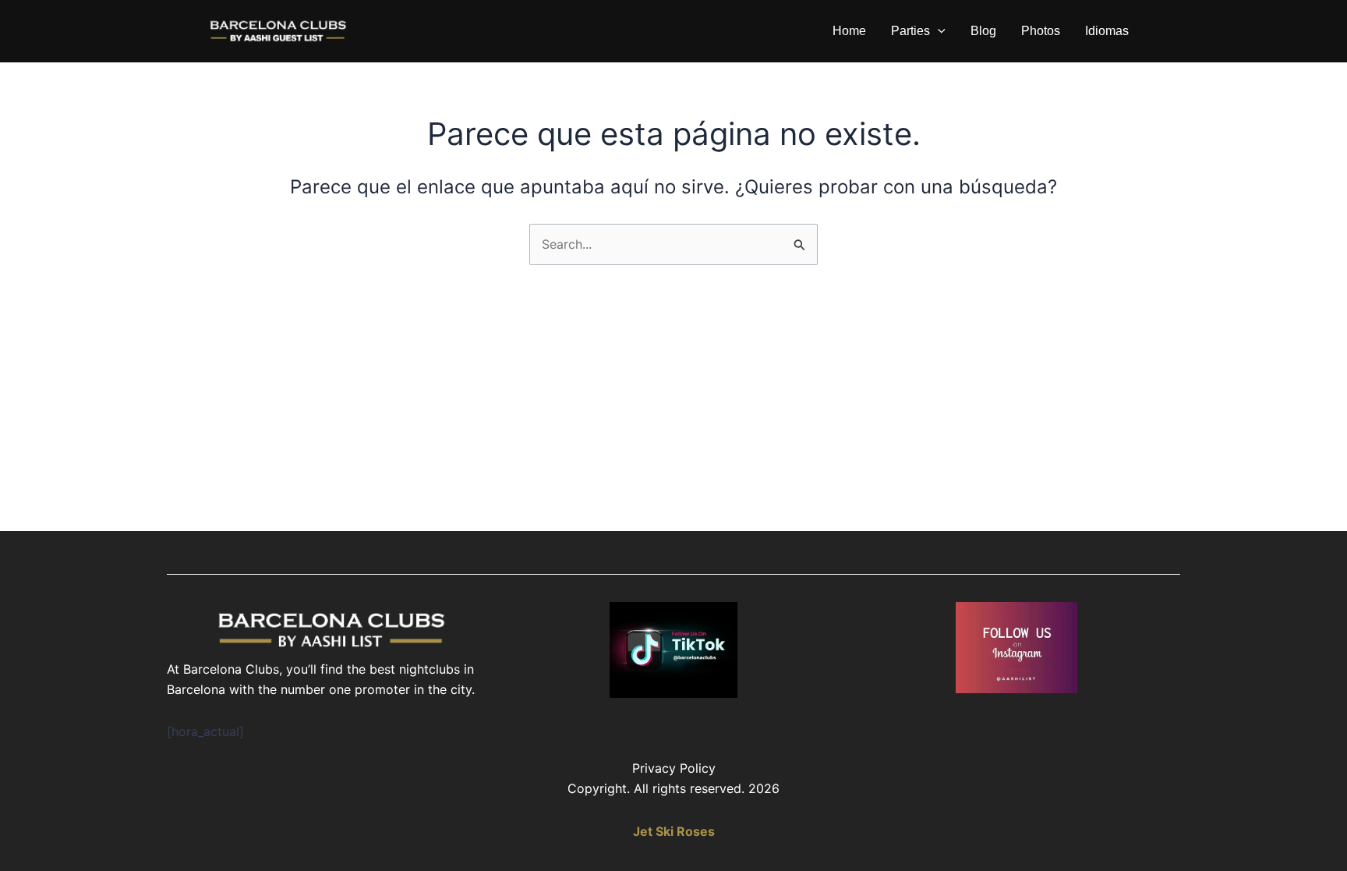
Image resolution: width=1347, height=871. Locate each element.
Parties (910, 30)
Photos (1040, 30)
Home (849, 30)
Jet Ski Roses (674, 831)
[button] (938, 31)
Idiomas (1107, 30)
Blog (983, 30)
